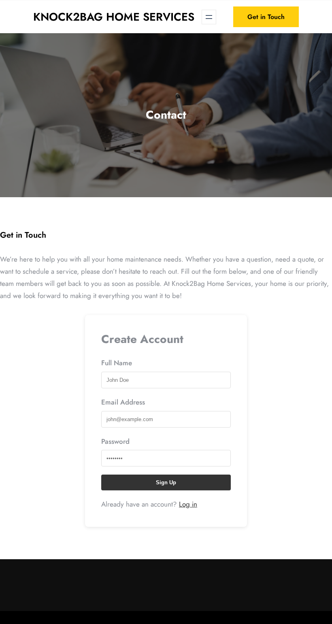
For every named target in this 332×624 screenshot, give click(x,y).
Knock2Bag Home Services (113, 17)
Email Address (123, 402)
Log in (188, 504)
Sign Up (166, 482)
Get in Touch (266, 16)
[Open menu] (209, 17)
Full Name (116, 363)
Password (115, 441)
